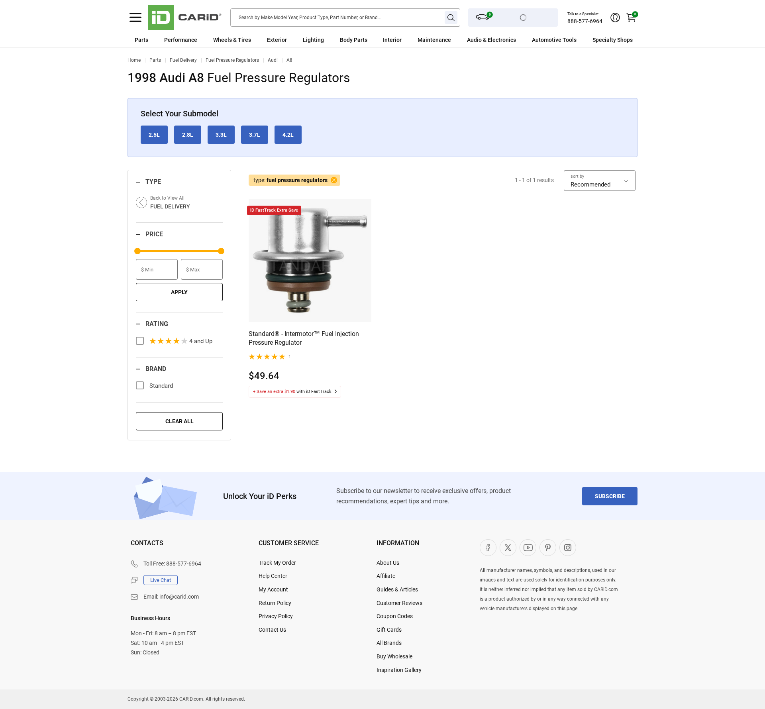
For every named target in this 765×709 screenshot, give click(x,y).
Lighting (313, 40)
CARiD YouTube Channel (528, 547)
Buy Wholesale (394, 656)
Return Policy (275, 603)
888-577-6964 (584, 21)
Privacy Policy (276, 616)
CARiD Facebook (488, 547)
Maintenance (434, 40)
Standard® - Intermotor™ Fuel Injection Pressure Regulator (304, 338)
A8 (289, 60)
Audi (273, 60)
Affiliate (386, 576)
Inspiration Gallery (399, 670)
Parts (141, 40)
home (134, 60)
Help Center (273, 576)
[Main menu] (135, 17)
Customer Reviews (399, 603)
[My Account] (615, 17)
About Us (388, 563)
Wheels (222, 40)
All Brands (389, 643)
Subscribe (610, 496)
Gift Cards (389, 630)
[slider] (137, 251)
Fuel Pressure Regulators (232, 60)
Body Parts (353, 40)
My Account (273, 589)
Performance (180, 40)
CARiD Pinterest (547, 547)
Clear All (179, 421)
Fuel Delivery (183, 60)
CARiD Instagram (567, 547)
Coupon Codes (395, 616)
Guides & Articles (397, 589)
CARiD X (508, 547)
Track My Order (277, 563)
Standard (161, 385)
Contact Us (272, 630)
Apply (179, 292)
